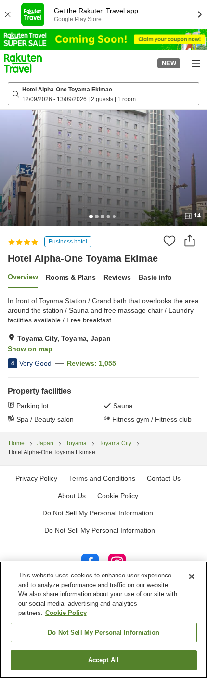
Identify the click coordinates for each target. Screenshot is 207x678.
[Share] (189, 240)
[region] (103, 619)
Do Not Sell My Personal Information (99, 530)
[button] (23, 63)
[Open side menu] (195, 63)
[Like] (169, 240)
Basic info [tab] (155, 277)
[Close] (191, 576)
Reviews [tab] (117, 277)
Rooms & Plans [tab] (71, 277)
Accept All (103, 660)
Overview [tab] (23, 277)
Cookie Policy (66, 612)
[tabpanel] (103, 360)
